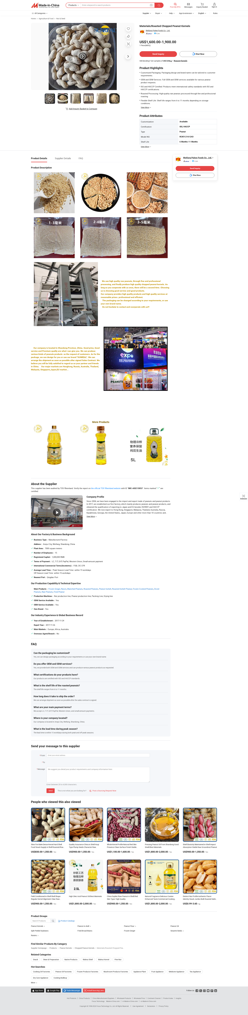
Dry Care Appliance (40, 978)
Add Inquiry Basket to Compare (83, 108)
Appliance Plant (139, 971)
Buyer (157, 13)
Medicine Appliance (176, 971)
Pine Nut (118, 959)
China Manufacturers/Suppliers (103, 998)
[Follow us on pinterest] (212, 990)
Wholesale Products (124, 998)
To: (44, 762)
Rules (215, 13)
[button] (151, 5)
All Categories (39, 13)
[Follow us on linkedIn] (215, 990)
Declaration (151, 1006)
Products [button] (72, 5)
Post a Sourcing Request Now (102, 790)
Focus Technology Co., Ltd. (105, 1006)
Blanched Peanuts (75, 589)
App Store (37, 990)
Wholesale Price (139, 998)
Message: (41, 769)
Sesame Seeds (176, 930)
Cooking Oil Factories (41, 971)
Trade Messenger (72, 990)
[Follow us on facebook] (197, 990)
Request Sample (180, 61)
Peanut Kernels (37, 926)
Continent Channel (154, 998)
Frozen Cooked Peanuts (143, 589)
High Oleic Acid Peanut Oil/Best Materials (85, 896)
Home (33, 18)
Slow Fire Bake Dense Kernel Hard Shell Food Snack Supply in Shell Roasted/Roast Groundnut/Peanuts (48, 847)
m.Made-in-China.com (130, 1001)
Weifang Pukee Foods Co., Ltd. (158, 30)
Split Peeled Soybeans (39, 930)
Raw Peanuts (47, 592)
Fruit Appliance (157, 971)
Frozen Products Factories (87, 971)
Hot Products (71, 998)
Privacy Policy (163, 1006)
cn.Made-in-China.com (148, 1001)
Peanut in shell (83, 926)
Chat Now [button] (199, 54)
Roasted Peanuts (91, 589)
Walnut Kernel (103, 959)
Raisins (34, 935)
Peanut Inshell (105, 589)
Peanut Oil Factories (63, 971)
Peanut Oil (175, 926)
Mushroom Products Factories (116, 971)
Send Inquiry (158, 54)
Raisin (63, 589)
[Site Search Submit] (159, 5)
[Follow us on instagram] (204, 990)
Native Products (70, 959)
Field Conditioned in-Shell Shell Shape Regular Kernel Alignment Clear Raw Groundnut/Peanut (45, 899)
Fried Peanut (59, 592)
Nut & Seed (60, 18)
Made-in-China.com (113, 1001)
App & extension (185, 13)
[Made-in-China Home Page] (45, 5)
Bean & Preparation (51, 959)
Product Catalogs (67, 921)
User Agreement (138, 1006)
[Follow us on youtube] (208, 990)
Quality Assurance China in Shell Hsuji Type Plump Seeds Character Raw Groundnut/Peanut (84, 847)
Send (51, 790)
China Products (84, 998)
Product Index (168, 998)
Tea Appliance (195, 971)
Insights (178, 998)
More (33, 982)
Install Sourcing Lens (95, 990)
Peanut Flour (129, 926)
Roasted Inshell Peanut (122, 589)
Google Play (53, 990)
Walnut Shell (88, 959)
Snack (35, 959)
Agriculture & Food (46, 18)
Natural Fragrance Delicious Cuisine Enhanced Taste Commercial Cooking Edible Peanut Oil (160, 899)
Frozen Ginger (54, 589)
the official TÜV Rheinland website (106, 488)
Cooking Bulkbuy (60, 978)
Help (171, 13)
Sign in (214, 7)
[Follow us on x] (200, 990)
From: (43, 755)
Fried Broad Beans (85, 930)
